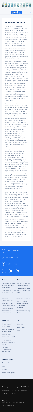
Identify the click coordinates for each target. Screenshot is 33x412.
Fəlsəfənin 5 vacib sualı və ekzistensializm (9, 292)
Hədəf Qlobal (25, 387)
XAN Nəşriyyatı (16, 390)
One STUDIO (11, 405)
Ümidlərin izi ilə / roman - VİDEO (7, 325)
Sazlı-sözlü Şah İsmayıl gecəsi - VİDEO (8, 336)
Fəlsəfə (4, 280)
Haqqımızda (5, 363)
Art (17, 321)
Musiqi (18, 331)
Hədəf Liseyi (15, 387)
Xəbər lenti (6, 321)
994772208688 (12, 257)
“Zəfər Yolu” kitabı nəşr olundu (23, 312)
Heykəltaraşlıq (20, 327)
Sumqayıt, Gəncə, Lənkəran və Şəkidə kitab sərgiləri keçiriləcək (22, 304)
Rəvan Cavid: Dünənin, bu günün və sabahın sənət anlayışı (8, 285)
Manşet (19, 280)
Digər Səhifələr (7, 359)
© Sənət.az (5, 401)
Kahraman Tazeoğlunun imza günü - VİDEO (7, 349)
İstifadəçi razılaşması (8, 373)
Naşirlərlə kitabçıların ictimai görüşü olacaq (23, 284)
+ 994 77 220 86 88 (13, 251)
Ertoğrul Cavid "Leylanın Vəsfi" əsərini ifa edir (8, 342)
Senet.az (14, 393)
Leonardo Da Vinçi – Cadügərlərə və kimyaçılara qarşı (8, 311)
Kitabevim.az (5, 393)
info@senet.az (11, 264)
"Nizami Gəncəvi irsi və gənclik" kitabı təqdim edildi (23, 291)
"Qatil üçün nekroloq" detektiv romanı (8, 330)
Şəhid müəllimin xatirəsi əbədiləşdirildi (23, 297)
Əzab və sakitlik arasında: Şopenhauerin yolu (7, 298)
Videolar (4, 369)
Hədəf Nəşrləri (6, 390)
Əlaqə (4, 366)
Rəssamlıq (19, 324)
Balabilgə (24, 390)
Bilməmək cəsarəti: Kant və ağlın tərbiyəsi (8, 304)
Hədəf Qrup (5, 387)
